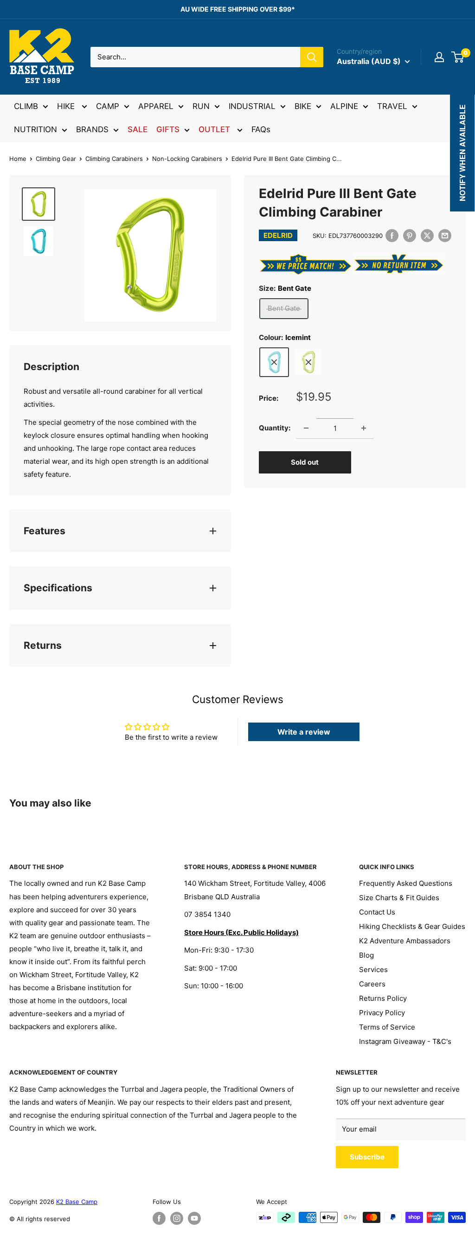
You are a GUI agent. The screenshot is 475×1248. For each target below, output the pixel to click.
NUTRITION (35, 129)
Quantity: (274, 427)
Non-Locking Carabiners (187, 158)
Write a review (303, 731)
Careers (372, 983)
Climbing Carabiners (114, 158)
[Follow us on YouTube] (194, 1218)
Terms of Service (387, 1027)
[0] (458, 57)
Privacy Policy (382, 1012)
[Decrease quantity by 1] (306, 428)
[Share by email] (444, 235)
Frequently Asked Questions (405, 883)
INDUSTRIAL (252, 106)
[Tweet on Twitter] (427, 235)
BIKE (303, 106)
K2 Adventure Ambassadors (404, 940)
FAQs (260, 129)
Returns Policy (383, 998)
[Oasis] (308, 362)
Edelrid (278, 235)
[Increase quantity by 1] (363, 428)
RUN (201, 106)
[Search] (311, 57)
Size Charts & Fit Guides (399, 897)
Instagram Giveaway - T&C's (405, 1041)
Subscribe (367, 1156)
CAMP (107, 106)
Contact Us (377, 912)
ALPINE (344, 106)
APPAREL (155, 106)
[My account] (439, 57)
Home (17, 158)
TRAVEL (392, 106)
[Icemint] (274, 362)
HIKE (67, 106)
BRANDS (92, 129)
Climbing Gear (56, 158)
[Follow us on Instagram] (176, 1218)
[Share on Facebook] (391, 235)
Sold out (305, 462)
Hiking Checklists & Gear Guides (412, 926)
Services (373, 969)
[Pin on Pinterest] (409, 235)
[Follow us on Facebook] (159, 1218)
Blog (366, 955)
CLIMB (26, 106)
